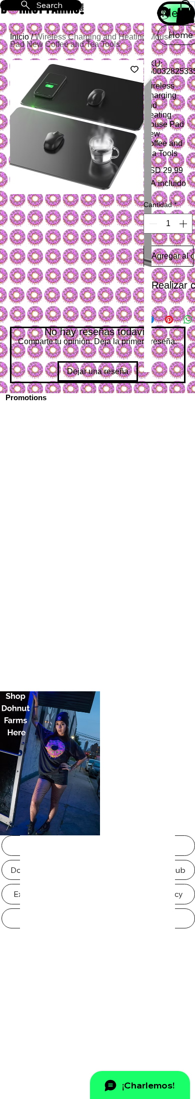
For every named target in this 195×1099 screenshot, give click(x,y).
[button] (185, 11)
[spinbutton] (168, 223)
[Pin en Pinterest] (169, 320)
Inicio (19, 37)
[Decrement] (152, 223)
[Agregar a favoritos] (135, 69)
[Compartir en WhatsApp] (188, 320)
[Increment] (184, 223)
